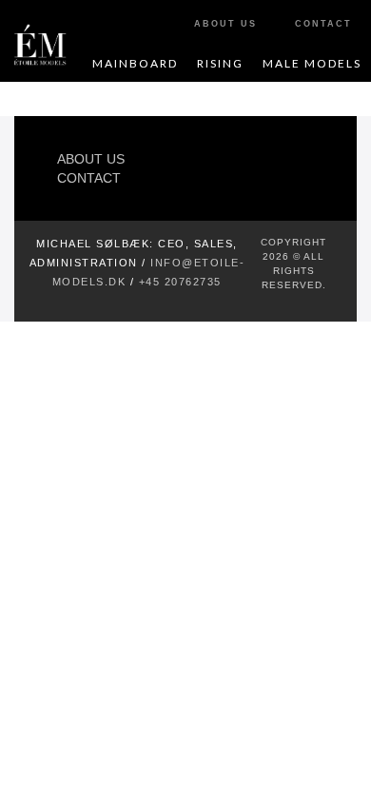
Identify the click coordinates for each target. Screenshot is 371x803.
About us (91, 158)
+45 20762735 (180, 281)
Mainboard (135, 63)
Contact (89, 178)
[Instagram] (305, 166)
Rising (220, 63)
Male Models (312, 63)
